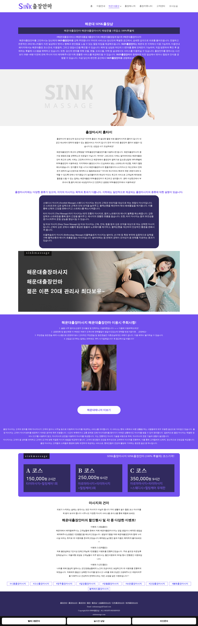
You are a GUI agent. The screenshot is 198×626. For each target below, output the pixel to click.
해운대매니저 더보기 (99, 410)
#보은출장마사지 (134, 584)
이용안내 (101, 6)
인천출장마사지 (118, 603)
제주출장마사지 (132, 603)
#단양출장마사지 (157, 584)
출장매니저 (130, 6)
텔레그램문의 (34, 621)
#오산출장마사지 (41, 584)
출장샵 (94, 603)
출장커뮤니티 (146, 6)
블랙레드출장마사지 (99, 589)
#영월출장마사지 (111, 584)
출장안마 (63, 603)
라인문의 (164, 621)
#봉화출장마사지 (180, 584)
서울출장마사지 (104, 603)
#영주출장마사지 (64, 584)
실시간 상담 (99, 621)
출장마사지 (73, 603)
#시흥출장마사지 (18, 584)
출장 (89, 603)
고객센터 (161, 6)
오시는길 (173, 6)
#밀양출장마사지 (87, 584)
